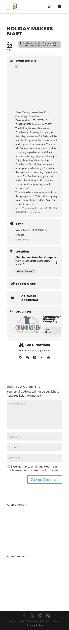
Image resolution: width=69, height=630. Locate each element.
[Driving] (27, 357)
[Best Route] (20, 357)
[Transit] (34, 357)
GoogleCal (29, 300)
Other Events (24, 271)
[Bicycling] (48, 357)
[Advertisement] (34, 529)
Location (22, 251)
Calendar (28, 296)
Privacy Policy (35, 625)
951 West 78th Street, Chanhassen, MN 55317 (32, 262)
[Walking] (41, 357)
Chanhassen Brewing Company (36, 257)
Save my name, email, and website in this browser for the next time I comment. (33, 468)
